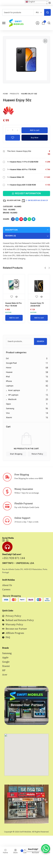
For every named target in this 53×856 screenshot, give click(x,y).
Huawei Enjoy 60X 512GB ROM (23, 185)
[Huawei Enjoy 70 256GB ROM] (39, 285)
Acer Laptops (14, 390)
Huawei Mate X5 (17, 177)
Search (40, 341)
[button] (45, 268)
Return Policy (37, 454)
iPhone (9, 381)
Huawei (17, 206)
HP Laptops (13, 395)
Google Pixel (11, 363)
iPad (8, 376)
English (31, 2)
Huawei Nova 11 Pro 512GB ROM (24, 162)
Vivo (8, 413)
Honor (8, 367)
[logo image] (16, 23)
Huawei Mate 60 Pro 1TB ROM (23, 169)
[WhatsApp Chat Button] (45, 848)
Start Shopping (16, 454)
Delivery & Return (13, 200)
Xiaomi (9, 417)
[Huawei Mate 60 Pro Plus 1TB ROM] (14, 285)
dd (7, 358)
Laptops (9, 386)
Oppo (8, 404)
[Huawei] (8, 110)
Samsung (10, 408)
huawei (11, 209)
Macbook (12, 399)
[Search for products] (47, 12)
